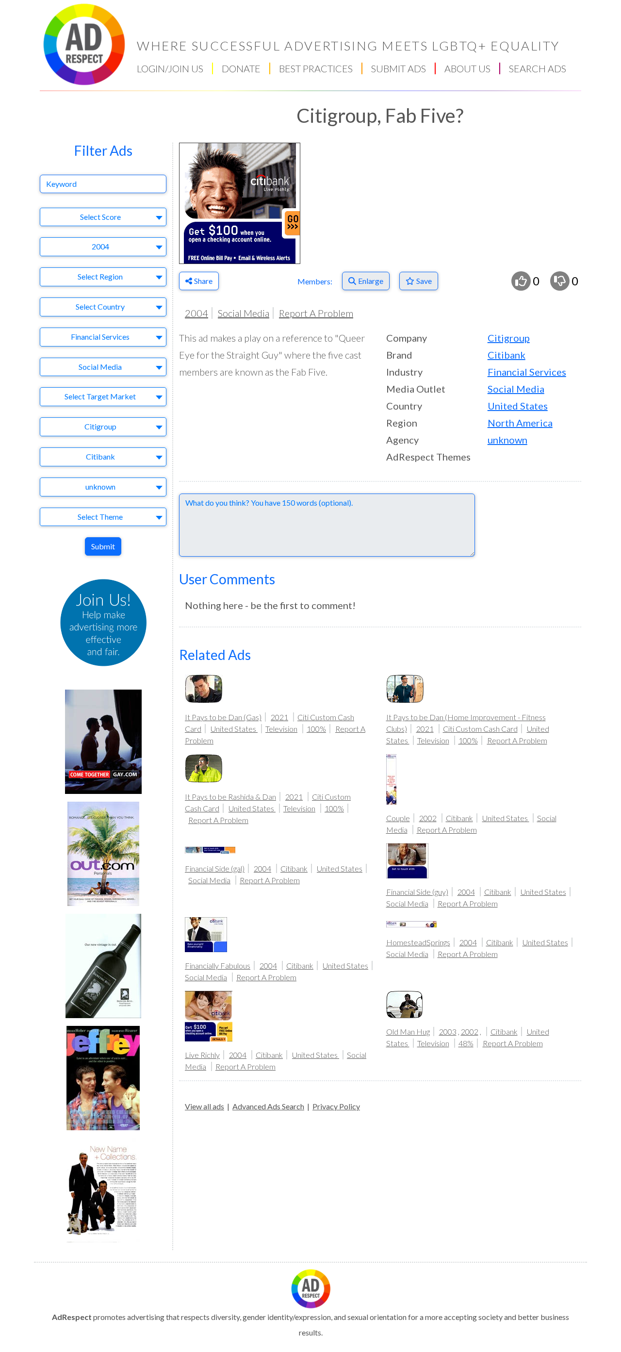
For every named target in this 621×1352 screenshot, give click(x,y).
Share (203, 280)
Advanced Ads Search (268, 1106)
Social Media (243, 313)
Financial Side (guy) (417, 891)
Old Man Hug (408, 1031)
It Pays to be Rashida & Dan (230, 796)
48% (466, 1043)
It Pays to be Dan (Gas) (223, 717)
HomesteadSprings (418, 942)
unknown (507, 439)
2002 (428, 818)
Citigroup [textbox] (100, 426)
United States (518, 406)
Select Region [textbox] (100, 276)
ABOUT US (467, 68)
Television (281, 728)
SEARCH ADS (537, 68)
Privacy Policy (336, 1106)
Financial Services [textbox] (100, 336)
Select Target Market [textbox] (100, 396)
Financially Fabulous (217, 965)
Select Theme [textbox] (100, 516)
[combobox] (103, 217)
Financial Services (527, 372)
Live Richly (202, 1054)
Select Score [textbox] (100, 216)
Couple (398, 818)
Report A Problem (316, 313)
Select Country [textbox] (100, 306)
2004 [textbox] (100, 246)
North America (520, 423)
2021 (279, 717)
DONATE (241, 68)
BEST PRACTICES (316, 68)
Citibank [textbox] (100, 456)
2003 (448, 1031)
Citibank (506, 355)
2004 (196, 313)
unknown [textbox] (100, 486)
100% (316, 728)
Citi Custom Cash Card (480, 728)
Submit (103, 546)
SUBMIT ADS (398, 68)
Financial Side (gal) (215, 868)
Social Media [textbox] (100, 366)
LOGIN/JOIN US (170, 68)
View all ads (204, 1106)
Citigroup (509, 338)
